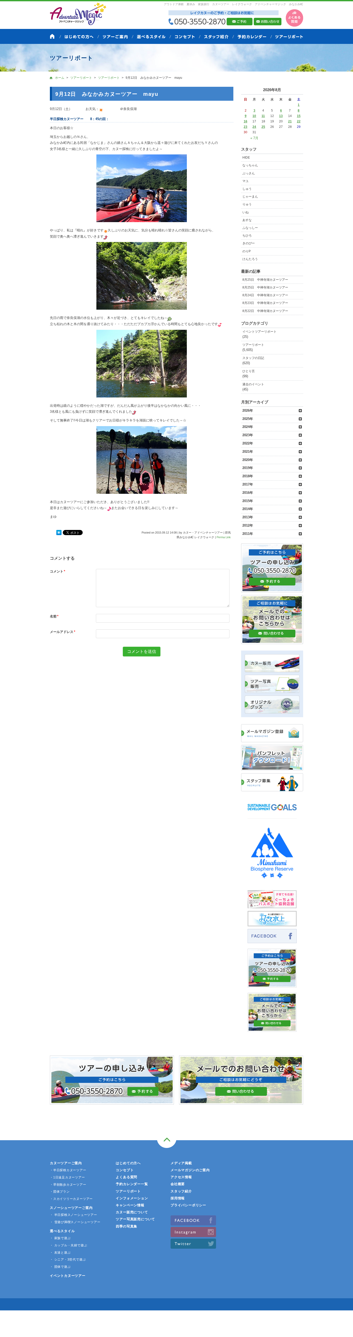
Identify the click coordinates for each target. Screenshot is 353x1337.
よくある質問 (126, 1177)
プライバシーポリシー (188, 1205)
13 (281, 116)
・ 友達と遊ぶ (60, 1252)
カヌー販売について (132, 1212)
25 (263, 127)
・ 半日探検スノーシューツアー (73, 1215)
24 (254, 127)
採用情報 (178, 1198)
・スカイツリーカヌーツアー (71, 1199)
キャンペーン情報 (130, 1205)
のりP (246, 251)
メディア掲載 (181, 1163)
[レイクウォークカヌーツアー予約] (272, 985)
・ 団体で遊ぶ (60, 1267)
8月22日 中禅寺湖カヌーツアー (265, 311)
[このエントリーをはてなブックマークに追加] (59, 532)
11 (263, 116)
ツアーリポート (253, 345)
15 (299, 116)
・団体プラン (60, 1191)
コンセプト (125, 1170)
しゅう (247, 189)
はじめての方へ (128, 1163)
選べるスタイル (62, 1231)
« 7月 (254, 138)
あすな (247, 220)
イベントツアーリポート (259, 331)
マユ (245, 181)
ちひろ (247, 235)
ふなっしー (250, 228)
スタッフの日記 (253, 358)
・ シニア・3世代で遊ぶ (68, 1259)
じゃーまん (250, 196)
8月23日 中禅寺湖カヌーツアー (265, 303)
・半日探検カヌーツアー (68, 1170)
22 (299, 121)
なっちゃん (250, 165)
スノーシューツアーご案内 (71, 1208)
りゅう (247, 204)
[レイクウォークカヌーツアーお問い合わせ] (272, 1029)
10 (254, 116)
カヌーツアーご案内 (66, 1163)
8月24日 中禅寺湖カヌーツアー (265, 295)
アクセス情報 (181, 1177)
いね (245, 212)
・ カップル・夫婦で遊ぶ (68, 1245)
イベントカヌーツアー (68, 1276)
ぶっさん (248, 173)
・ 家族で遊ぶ (60, 1238)
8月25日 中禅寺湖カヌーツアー (265, 280)
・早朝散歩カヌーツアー (68, 1184)
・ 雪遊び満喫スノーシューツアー (75, 1222)
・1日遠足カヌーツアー (67, 1177)
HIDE (246, 157)
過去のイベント (253, 384)
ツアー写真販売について (135, 1219)
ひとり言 (248, 371)
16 (245, 121)
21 (290, 121)
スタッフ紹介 (181, 1191)
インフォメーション (132, 1198)
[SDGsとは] (272, 813)
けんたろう (250, 259)
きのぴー (248, 243)
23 (245, 127)
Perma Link (224, 537)
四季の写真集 (126, 1226)
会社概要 (178, 1184)
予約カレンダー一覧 (132, 1184)
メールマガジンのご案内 (190, 1170)
